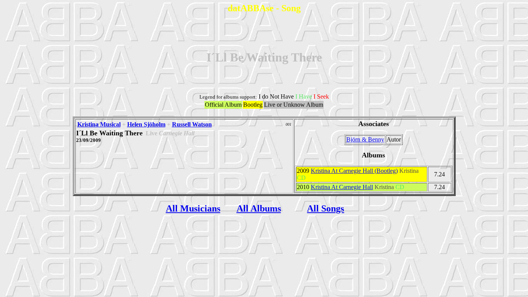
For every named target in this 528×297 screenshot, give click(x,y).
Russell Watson (192, 124)
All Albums (259, 208)
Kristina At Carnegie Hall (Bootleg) (354, 170)
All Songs (325, 208)
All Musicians (193, 208)
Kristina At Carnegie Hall (342, 187)
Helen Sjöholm (146, 124)
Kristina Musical (99, 124)
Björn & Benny (365, 139)
